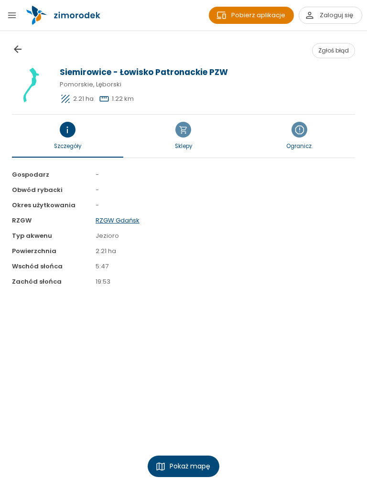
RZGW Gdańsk (118, 220)
